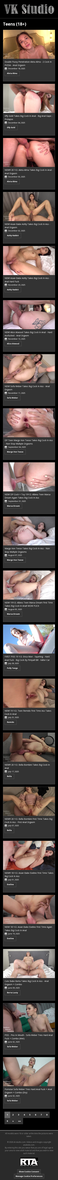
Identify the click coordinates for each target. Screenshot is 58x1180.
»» (19, 1121)
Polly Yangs (12, 668)
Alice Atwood (13, 343)
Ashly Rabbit (13, 235)
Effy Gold (11, 127)
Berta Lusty (12, 992)
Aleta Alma (12, 73)
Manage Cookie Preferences (29, 1176)
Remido (10, 722)
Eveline (10, 884)
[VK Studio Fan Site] (29, 9)
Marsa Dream (13, 506)
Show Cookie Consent (29, 1171)
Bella (9, 776)
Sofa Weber (12, 398)
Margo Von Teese (15, 452)
